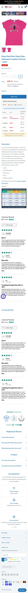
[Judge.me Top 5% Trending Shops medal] (21, 418)
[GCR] (6, 559)
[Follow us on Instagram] (8, 575)
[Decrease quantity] (9, 91)
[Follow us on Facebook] (3, 575)
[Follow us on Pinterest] (11, 575)
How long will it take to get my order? (12, 442)
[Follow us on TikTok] (17, 575)
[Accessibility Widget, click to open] (3, 296)
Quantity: (4, 91)
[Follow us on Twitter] (6, 575)
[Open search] (19, 7)
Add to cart (14, 96)
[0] (25, 7)
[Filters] (3, 224)
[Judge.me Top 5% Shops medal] (14, 418)
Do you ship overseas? (8, 437)
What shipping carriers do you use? (11, 448)
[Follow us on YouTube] (14, 575)
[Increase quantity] (17, 91)
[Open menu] (2, 7)
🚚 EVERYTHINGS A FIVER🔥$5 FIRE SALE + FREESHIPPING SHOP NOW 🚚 (14, 2)
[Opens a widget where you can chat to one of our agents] (22, 590)
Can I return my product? (8, 460)
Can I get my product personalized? (11, 466)
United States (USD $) (7, 566)
